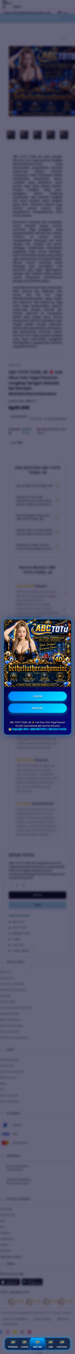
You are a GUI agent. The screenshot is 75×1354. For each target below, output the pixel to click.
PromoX (13, 1346)
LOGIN (37, 696)
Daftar (37, 1346)
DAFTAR (37, 708)
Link (50, 1346)
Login (24, 1346)
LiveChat (62, 1346)
